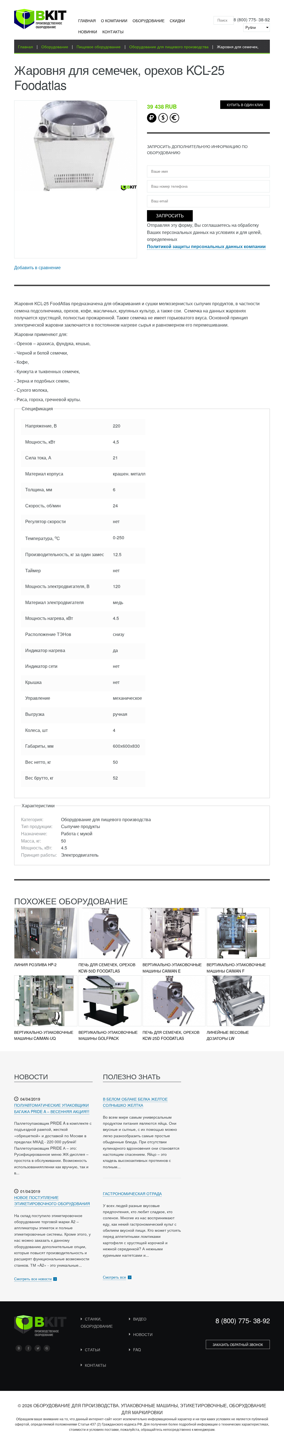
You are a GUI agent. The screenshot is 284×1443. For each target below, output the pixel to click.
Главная (87, 20)
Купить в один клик (245, 104)
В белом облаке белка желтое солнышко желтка (135, 1102)
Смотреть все (114, 1277)
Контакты (112, 31)
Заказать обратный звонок (238, 1344)
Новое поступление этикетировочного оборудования (52, 1200)
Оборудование (148, 20)
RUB (151, 118)
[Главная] (40, 20)
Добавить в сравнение (37, 267)
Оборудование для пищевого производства (169, 46)
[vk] (19, 1348)
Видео (139, 1319)
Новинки (87, 31)
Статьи (92, 1349)
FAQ (137, 1349)
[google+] (47, 1348)
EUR (174, 118)
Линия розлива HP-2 (35, 964)
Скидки (177, 20)
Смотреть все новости (33, 1278)
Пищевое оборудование (99, 46)
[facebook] (28, 1348)
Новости (143, 1334)
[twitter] (37, 1348)
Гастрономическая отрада (132, 1193)
